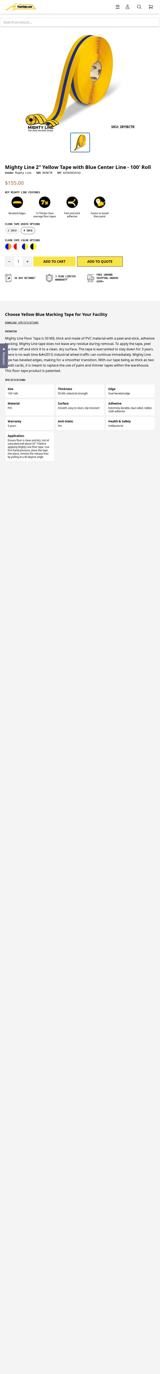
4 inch (28, 230)
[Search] (139, 7)
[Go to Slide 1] (80, 142)
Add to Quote (99, 261)
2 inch (12, 230)
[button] (80, 80)
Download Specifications (22, 322)
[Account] (127, 7)
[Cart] (151, 7)
